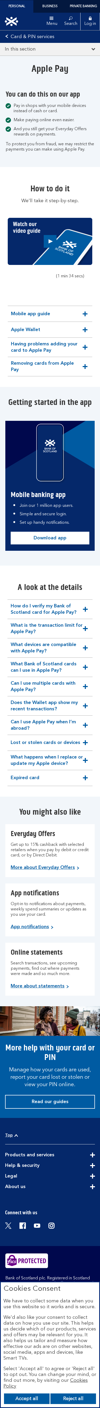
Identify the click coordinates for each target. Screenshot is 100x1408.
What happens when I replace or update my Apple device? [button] (46, 762)
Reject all (73, 1398)
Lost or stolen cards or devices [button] (45, 745)
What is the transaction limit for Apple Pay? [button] (46, 630)
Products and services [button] (43, 1155)
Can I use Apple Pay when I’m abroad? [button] (43, 727)
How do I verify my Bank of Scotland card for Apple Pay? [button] (43, 611)
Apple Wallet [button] (25, 332)
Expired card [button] (24, 780)
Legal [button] (24, 1176)
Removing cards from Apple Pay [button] (42, 368)
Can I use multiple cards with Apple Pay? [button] (42, 688)
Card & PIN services (32, 36)
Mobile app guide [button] (30, 317)
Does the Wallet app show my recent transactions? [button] (44, 707)
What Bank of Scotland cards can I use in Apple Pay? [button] (43, 669)
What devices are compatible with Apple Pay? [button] (43, 649)
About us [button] (28, 1187)
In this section (20, 49)
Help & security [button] (35, 1166)
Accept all (26, 1398)
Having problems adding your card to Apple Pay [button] (44, 349)
